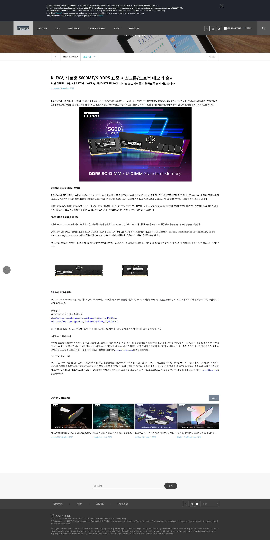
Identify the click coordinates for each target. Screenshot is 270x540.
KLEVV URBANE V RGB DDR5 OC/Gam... (71, 432)
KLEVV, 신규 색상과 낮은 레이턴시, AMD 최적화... (156, 432)
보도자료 (100, 503)
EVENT (117, 28)
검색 (171, 485)
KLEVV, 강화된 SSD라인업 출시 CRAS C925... (113, 432)
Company (57, 503)
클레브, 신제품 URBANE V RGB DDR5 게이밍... (198, 432)
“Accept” (58, 13)
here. (101, 15)
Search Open (263, 28)
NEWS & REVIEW (96, 28)
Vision (79, 503)
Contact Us (123, 503)
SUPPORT (134, 28)
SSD (57, 28)
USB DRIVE (73, 28)
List (213, 398)
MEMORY (42, 28)
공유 (214, 56)
